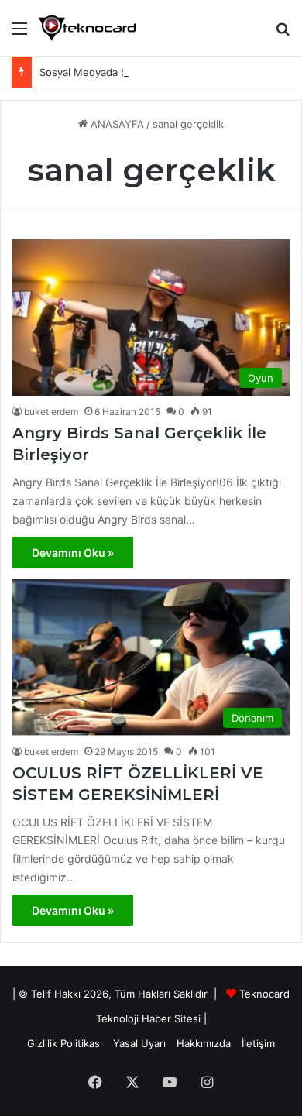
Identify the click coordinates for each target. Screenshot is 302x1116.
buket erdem (51, 411)
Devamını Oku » (73, 552)
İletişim (258, 1043)
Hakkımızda (204, 1043)
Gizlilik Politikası (64, 1043)
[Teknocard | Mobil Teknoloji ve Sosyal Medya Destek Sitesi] (87, 28)
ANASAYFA (116, 124)
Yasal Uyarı (139, 1043)
